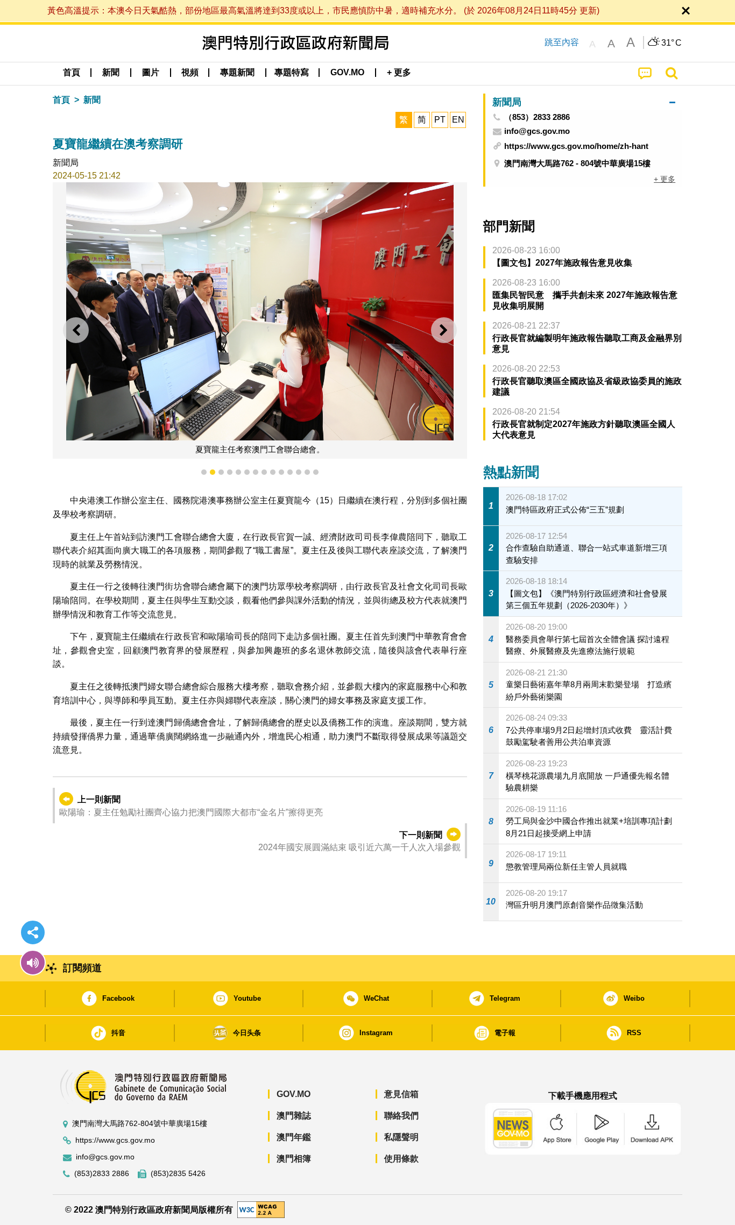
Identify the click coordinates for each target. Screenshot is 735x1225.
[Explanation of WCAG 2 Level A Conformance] (261, 1209)
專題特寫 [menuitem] (291, 72)
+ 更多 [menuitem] (664, 179)
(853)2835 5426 (178, 1174)
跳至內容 (562, 42)
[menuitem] (111, 72)
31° (671, 43)
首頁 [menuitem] (71, 72)
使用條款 (401, 1158)
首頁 (61, 99)
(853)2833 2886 (101, 1174)
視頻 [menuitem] (190, 72)
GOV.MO (293, 1094)
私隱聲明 (401, 1137)
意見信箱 (401, 1094)
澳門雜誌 (294, 1115)
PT (440, 119)
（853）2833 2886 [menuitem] (537, 117)
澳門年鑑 (294, 1137)
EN (458, 119)
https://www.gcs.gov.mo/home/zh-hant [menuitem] (576, 146)
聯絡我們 (401, 1115)
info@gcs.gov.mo (105, 1157)
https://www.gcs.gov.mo (115, 1140)
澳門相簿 (294, 1158)
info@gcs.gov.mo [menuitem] (537, 131)
